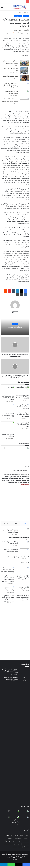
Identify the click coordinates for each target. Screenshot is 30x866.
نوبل (11, 843)
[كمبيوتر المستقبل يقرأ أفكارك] (24, 78)
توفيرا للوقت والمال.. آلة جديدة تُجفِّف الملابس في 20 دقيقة (22, 397)
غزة (19, 841)
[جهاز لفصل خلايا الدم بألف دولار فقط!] (7, 427)
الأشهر (24, 523)
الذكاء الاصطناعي (8, 835)
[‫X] (21, 291)
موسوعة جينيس (17, 843)
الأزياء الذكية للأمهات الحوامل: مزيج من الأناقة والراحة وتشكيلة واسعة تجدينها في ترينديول (8, 598)
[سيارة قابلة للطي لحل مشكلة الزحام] (24, 70)
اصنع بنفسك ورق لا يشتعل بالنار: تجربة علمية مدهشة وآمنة (23, 414)
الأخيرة (15, 523)
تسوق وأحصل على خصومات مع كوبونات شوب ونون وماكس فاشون (10, 671)
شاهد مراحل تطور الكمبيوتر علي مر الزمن (19, 537)
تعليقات (6, 523)
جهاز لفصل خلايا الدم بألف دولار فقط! (8, 435)
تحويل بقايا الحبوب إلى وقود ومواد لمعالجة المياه (23, 424)
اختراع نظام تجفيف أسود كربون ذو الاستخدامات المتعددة (8, 397)
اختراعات (21, 12)
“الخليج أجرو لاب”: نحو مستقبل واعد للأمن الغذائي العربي (10, 62)
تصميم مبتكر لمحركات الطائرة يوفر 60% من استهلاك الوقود (10, 85)
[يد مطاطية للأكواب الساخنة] (5, 813)
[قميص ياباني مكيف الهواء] (24, 819)
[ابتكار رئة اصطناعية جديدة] (24, 812)
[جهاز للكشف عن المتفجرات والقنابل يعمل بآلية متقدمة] (15, 812)
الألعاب (21, 835)
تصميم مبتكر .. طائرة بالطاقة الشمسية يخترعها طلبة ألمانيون (10, 100)
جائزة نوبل (10, 838)
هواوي (19, 846)
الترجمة (16, 835)
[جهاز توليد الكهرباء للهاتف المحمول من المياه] (24, 93)
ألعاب (27, 835)
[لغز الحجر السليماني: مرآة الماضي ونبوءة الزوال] (22, 570)
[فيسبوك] (25, 291)
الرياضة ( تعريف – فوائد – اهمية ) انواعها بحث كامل (10, 543)
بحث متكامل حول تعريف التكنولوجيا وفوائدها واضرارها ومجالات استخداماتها (10, 531)
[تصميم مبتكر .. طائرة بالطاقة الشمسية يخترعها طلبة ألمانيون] (24, 102)
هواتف (6, 843)
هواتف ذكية (25, 846)
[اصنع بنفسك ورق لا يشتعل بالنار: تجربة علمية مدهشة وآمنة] (22, 408)
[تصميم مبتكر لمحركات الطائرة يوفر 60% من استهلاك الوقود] (24, 86)
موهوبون (25, 30)
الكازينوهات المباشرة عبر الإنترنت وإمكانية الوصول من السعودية (22, 597)
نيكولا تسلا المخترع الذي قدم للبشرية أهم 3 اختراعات (11, 550)
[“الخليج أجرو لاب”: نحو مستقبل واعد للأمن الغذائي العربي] (24, 63)
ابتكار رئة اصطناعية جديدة (15, 327)
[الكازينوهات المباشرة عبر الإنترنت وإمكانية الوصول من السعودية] (22, 590)
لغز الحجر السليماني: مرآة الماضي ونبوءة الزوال (22, 577)
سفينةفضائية (25, 841)
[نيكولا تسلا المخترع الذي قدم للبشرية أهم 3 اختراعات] (24, 551)
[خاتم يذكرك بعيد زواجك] (15, 820)
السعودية (26, 838)
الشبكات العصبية (18, 838)
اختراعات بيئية (18, 16)
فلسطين (14, 841)
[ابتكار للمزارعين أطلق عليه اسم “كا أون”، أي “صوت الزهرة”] (5, 821)
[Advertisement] (15, 503)
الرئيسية (26, 12)
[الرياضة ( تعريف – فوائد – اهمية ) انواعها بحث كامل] (24, 544)
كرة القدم (8, 841)
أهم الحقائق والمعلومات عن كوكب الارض (18, 557)
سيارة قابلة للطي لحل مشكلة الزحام (11, 70)
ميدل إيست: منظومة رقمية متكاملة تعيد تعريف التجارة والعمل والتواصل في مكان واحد (8, 579)
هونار (15, 846)
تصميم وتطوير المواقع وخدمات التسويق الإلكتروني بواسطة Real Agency (15, 857)
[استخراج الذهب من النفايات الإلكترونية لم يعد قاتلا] (7, 408)
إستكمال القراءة (25, 484)
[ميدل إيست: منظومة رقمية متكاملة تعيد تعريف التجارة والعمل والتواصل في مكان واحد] (7, 570)
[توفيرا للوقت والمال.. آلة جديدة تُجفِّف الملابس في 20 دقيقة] (22, 390)
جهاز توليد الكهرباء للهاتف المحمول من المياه (12, 92)
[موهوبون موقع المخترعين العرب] (19, 7)
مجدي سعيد (25, 843)
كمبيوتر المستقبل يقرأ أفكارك (10, 76)
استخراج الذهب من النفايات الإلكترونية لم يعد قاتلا (8, 415)
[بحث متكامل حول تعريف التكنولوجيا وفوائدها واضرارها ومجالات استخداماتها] (24, 531)
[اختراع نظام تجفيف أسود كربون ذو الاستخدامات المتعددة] (7, 390)
